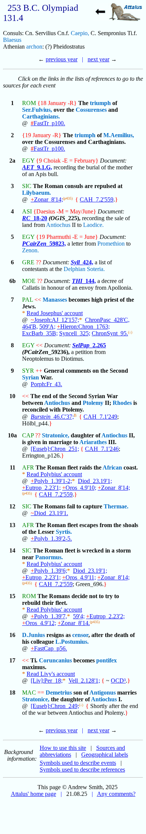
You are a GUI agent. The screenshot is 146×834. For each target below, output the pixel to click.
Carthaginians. (41, 116)
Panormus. (49, 557)
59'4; (79, 616)
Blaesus (12, 40)
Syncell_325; (74, 333)
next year (98, 59)
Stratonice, (55, 435)
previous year (61, 59)
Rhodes (122, 403)
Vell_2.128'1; (84, 680)
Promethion (111, 243)
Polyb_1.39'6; (49, 570)
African (112, 467)
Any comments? (116, 794)
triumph (100, 103)
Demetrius (59, 692)
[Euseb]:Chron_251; (55, 449)
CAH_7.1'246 (102, 449)
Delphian (74, 269)
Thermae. (116, 506)
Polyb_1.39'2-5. (51, 538)
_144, (84, 281)
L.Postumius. (72, 641)
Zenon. (30, 250)
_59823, (44, 243)
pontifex (106, 660)
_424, (82, 262)
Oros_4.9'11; (79, 577)
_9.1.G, (37, 167)
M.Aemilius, (118, 135)
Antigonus (102, 692)
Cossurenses (91, 110)
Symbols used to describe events (78, 763)
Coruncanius (55, 660)
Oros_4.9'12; (39, 623)
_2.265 (89, 345)
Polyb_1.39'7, (49, 616)
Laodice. (93, 225)
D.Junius (33, 635)
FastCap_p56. (49, 648)
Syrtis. (64, 532)
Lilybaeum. (36, 193)
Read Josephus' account (55, 313)
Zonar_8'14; (47, 199)
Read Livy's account (51, 674)
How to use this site (63, 748)
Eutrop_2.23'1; (41, 487)
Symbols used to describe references (82, 769)
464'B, (30, 326)
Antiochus (58, 225)
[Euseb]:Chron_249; (55, 706)
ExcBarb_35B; (40, 333)
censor (80, 635)
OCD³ (118, 680)
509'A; (47, 326)
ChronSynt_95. (110, 333)
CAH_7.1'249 (100, 416)
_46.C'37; (52, 416)
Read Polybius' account (54, 474)
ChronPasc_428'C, (107, 320)
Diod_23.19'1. (49, 513)
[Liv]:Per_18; (47, 680)
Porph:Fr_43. (46, 384)
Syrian (30, 377)
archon (34, 46)
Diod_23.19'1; (95, 481)
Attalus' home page (33, 794)
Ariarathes (93, 442)
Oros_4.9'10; (79, 487)
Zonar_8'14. (74, 623)
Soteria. (96, 269)
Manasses (55, 299)
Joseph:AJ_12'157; (55, 320)
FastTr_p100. (48, 123)
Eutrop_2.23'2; (105, 616)
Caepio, (80, 33)
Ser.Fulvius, (37, 110)
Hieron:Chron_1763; (83, 326)
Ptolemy (93, 403)
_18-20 (34, 218)
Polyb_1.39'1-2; (51, 481)
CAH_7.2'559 (96, 199)
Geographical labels (104, 754)
